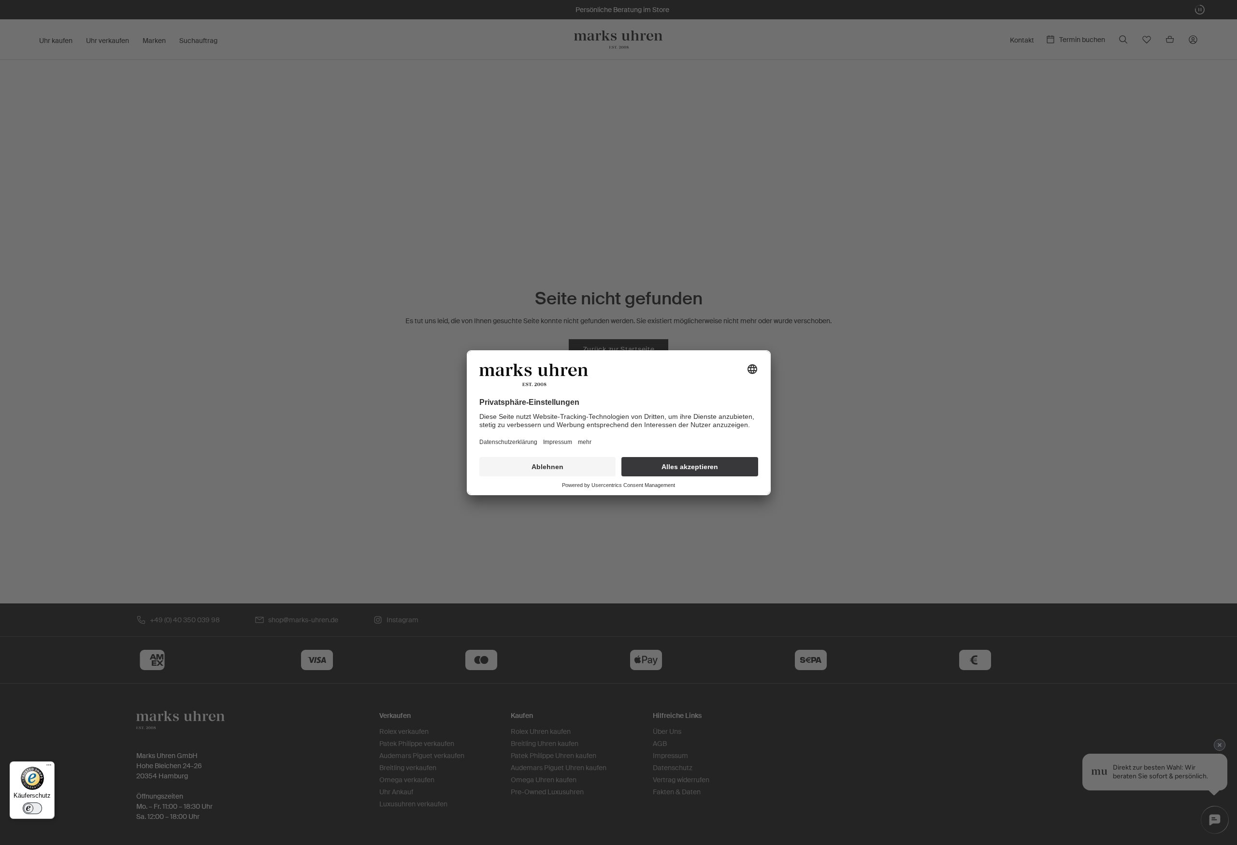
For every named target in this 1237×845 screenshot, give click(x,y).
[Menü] (49, 767)
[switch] (32, 808)
